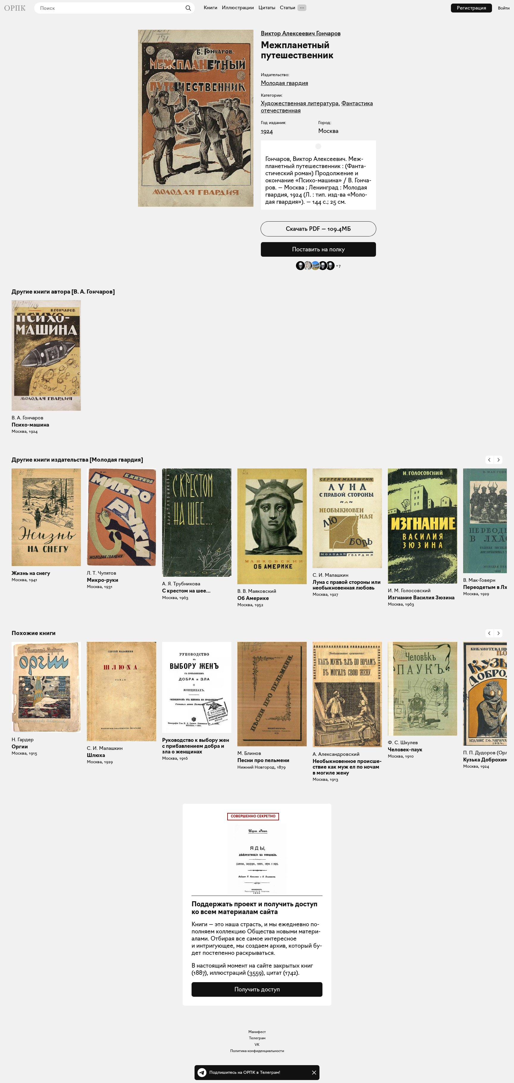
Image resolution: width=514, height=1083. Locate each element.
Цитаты (266, 7)
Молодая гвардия (284, 83)
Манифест (257, 1031)
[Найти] (186, 8)
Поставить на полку (318, 249)
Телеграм (257, 1038)
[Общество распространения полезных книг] (15, 8)
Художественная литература (300, 103)
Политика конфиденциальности (257, 1050)
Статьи (287, 7)
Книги (210, 7)
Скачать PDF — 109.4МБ (318, 228)
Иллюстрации (238, 7)
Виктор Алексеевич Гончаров (301, 33)
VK (257, 1044)
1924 (267, 130)
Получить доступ (257, 989)
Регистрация (471, 8)
